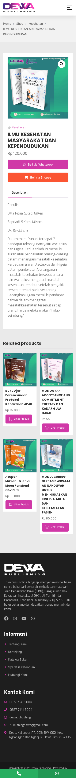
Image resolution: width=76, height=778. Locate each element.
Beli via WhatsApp (40, 164)
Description (19, 192)
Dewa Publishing (41, 767)
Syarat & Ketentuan (21, 667)
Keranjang (15, 652)
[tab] (20, 192)
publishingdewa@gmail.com (29, 725)
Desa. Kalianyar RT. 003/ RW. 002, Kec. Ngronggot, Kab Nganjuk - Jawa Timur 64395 (40, 735)
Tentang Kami (17, 644)
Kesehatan (19, 127)
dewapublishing (20, 717)
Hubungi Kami (17, 674)
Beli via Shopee (40, 177)
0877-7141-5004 (21, 702)
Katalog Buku (17, 659)
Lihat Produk (21, 418)
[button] (61, 64)
